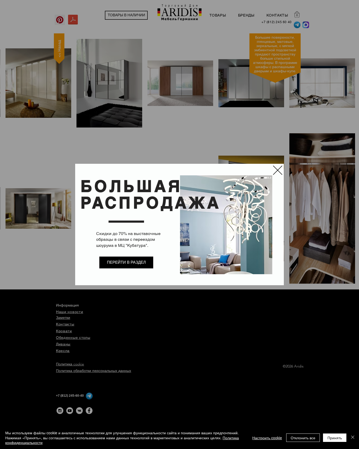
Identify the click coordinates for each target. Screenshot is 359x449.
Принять (334, 437)
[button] (277, 170)
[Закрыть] (353, 437)
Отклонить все (303, 437)
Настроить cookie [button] (267, 437)
